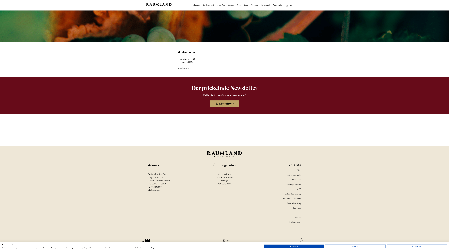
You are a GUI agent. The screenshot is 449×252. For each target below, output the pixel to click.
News (246, 5)
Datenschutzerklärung (293, 193)
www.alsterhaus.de (184, 68)
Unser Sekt (221, 5)
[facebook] (291, 5)
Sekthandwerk (208, 5)
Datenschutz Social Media (291, 198)
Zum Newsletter (224, 104)
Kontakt (298, 217)
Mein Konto (296, 179)
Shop (239, 5)
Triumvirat (254, 5)
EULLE (298, 212)
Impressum (297, 208)
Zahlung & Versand (294, 184)
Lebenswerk (265, 5)
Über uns (196, 5)
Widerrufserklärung (294, 203)
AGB (299, 189)
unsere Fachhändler (294, 175)
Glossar (231, 5)
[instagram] (287, 5)
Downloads (277, 5)
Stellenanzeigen (295, 222)
